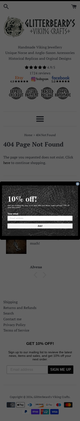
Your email (13, 213)
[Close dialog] (77, 183)
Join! (40, 226)
